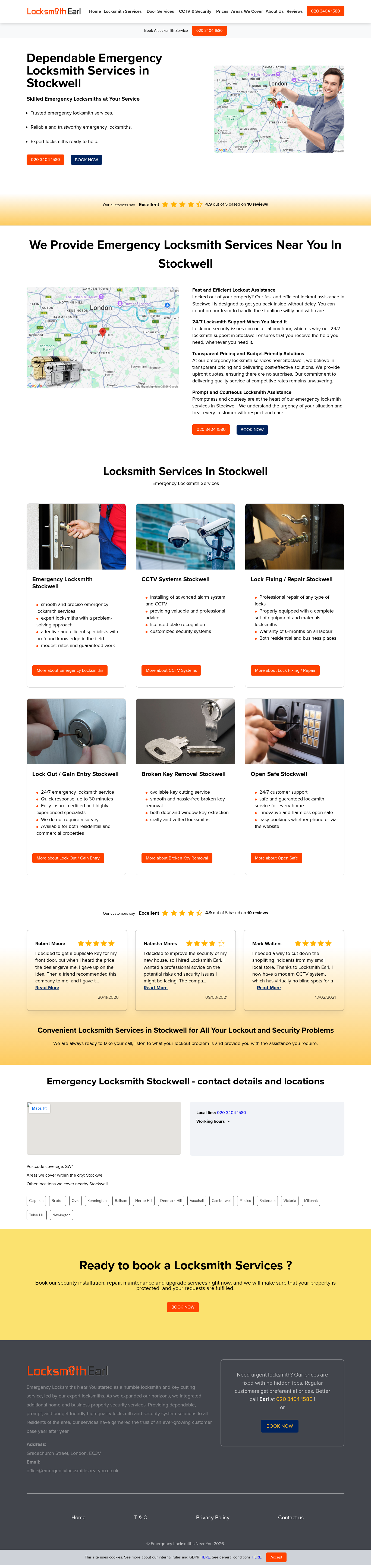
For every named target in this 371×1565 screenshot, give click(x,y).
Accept (276, 1557)
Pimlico (245, 1200)
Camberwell (221, 1200)
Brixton (58, 1200)
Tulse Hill (36, 1215)
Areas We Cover (247, 11)
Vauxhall (197, 1200)
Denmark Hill (171, 1200)
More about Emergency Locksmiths (70, 670)
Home (95, 11)
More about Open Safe (276, 858)
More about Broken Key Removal (177, 858)
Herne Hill (143, 1200)
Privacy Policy (212, 1517)
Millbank (311, 1200)
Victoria (290, 1200)
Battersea (267, 1200)
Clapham (36, 1200)
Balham (121, 1200)
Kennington (97, 1200)
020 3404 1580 (209, 30)
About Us (275, 11)
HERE (205, 1557)
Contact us (291, 1517)
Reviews (295, 11)
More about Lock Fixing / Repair (285, 670)
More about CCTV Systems (171, 670)
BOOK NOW (86, 160)
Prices (222, 11)
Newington (61, 1215)
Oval (75, 1200)
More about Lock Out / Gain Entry (68, 858)
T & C (140, 1517)
